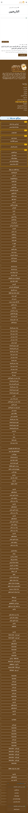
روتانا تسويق (14, 216)
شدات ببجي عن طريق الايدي (14, 378)
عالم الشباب (14, 132)
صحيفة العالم (14, 322)
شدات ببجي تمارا (14, 331)
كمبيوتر (25, 91)
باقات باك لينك (14, 275)
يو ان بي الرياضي (14, 310)
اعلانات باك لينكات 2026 (14, 768)
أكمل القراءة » (22, 55)
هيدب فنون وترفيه (14, 319)
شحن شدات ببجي (14, 398)
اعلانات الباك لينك (14, 281)
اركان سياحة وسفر (14, 164)
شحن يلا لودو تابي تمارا (14, 384)
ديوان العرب (14, 472)
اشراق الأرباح (14, 261)
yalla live (14, 626)
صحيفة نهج (14, 199)
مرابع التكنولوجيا (14, 178)
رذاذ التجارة (14, 237)
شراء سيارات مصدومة (14, 589)
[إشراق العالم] (22, 2)
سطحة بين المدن (14, 556)
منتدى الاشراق (14, 290)
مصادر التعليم (14, 304)
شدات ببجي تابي (14, 336)
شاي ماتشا (14, 440)
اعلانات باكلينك (14, 483)
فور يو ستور (14, 372)
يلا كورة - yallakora (14, 664)
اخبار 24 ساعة (14, 316)
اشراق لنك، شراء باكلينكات (14, 278)
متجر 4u (14, 375)
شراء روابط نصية (14, 272)
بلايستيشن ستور (14, 416)
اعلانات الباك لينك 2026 (14, 293)
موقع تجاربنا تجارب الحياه (14, 469)
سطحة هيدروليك (14, 559)
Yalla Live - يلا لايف (14, 658)
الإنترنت (25, 89)
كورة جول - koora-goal (14, 637)
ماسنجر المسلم (14, 146)
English (25, 103)
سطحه (14, 553)
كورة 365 (14, 597)
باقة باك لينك (14, 138)
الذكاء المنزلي (24, 95)
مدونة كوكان (14, 196)
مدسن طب (14, 299)
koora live (14, 646)
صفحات (25, 110)
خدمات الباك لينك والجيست (14, 448)
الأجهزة (25, 93)
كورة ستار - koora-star (14, 635)
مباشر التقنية (14, 249)
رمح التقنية (14, 234)
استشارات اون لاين (14, 225)
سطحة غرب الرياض (14, 565)
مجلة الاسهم (14, 187)
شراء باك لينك (14, 266)
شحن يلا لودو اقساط (14, 348)
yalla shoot (14, 492)
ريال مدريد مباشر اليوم (14, 614)
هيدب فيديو (14, 231)
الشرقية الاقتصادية (14, 190)
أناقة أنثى (14, 208)
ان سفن (14, 175)
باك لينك (25, 97)
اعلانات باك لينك (14, 478)
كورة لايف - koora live (14, 748)
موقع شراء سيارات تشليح (14, 583)
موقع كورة (14, 719)
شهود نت (14, 243)
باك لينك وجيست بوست (14, 302)
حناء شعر (14, 431)
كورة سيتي (14, 600)
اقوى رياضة (14, 296)
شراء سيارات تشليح (14, 580)
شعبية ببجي (14, 410)
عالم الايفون (14, 193)
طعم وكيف (14, 240)
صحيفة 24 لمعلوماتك (22, 105)
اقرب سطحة (14, 571)
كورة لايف (14, 681)
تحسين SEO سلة (14, 141)
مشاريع (14, 475)
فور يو (14, 395)
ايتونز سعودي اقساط (14, 345)
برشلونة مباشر (14, 498)
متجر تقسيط (14, 360)
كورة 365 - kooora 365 (14, 667)
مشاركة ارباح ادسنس (14, 127)
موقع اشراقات (14, 158)
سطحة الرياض (14, 550)
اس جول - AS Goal (14, 670)
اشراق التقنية (14, 172)
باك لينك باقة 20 (14, 457)
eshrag (25, 44)
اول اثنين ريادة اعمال (14, 124)
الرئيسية (16, 7)
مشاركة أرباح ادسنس (22, 99)
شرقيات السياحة (14, 255)
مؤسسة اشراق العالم (22, 108)
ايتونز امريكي (14, 342)
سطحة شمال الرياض (14, 562)
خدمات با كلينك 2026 (14, 466)
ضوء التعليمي (14, 152)
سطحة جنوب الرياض (14, 568)
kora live (14, 678)
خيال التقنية (14, 181)
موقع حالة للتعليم (14, 313)
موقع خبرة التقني (14, 205)
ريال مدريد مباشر (14, 501)
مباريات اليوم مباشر (14, 495)
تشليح (14, 574)
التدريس (14, 284)
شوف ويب (14, 184)
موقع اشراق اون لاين (14, 161)
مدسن (14, 214)
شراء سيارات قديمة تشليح (14, 592)
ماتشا (14, 437)
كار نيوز (14, 202)
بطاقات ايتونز (14, 413)
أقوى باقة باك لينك (14, 463)
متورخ (14, 211)
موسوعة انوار (14, 258)
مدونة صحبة (14, 252)
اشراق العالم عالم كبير (14, 287)
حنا (14, 434)
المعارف (14, 228)
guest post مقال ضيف (14, 451)
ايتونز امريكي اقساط (14, 390)
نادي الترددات (14, 222)
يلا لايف (14, 609)
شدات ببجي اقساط (14, 328)
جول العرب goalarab (14, 603)
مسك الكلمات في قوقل (14, 169)
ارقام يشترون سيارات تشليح (14, 586)
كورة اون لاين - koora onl (14, 661)
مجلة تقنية (14, 307)
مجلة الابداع (14, 219)
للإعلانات (5, 810)
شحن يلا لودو (14, 404)
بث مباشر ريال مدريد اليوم (14, 606)
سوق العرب (14, 454)
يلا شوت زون (14, 780)
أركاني (14, 246)
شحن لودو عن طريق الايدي (14, 407)
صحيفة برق (14, 155)
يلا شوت (14, 489)
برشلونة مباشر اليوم (14, 617)
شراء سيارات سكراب (14, 577)
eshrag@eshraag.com (8, 78)
